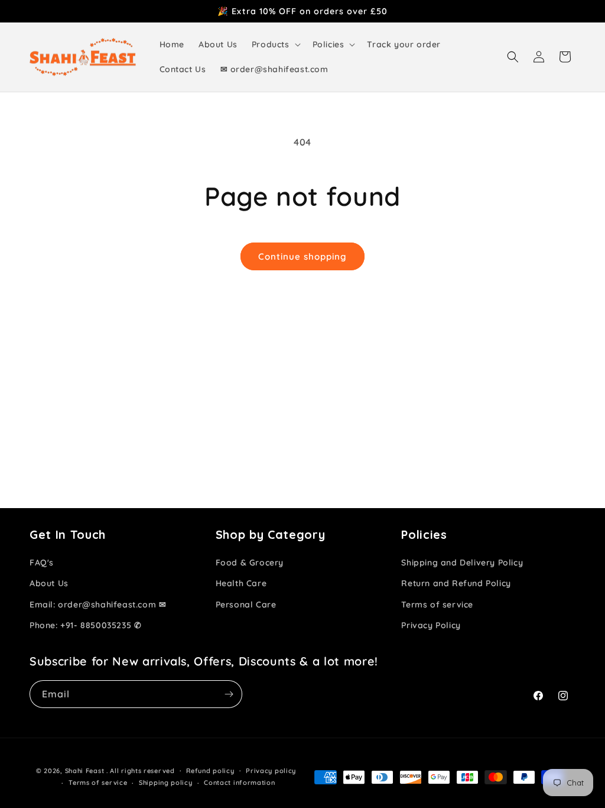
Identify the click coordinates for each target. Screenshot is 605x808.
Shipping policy (166, 782)
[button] (275, 44)
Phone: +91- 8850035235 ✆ (85, 625)
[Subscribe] (229, 694)
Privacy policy (271, 771)
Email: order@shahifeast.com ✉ (98, 604)
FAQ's (42, 562)
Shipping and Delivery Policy (462, 562)
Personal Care (246, 604)
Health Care (241, 583)
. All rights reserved (140, 771)
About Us (49, 583)
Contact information (239, 782)
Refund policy (210, 771)
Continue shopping (302, 256)
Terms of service (437, 604)
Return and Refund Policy (455, 583)
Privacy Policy (430, 625)
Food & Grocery (250, 562)
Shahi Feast (85, 771)
